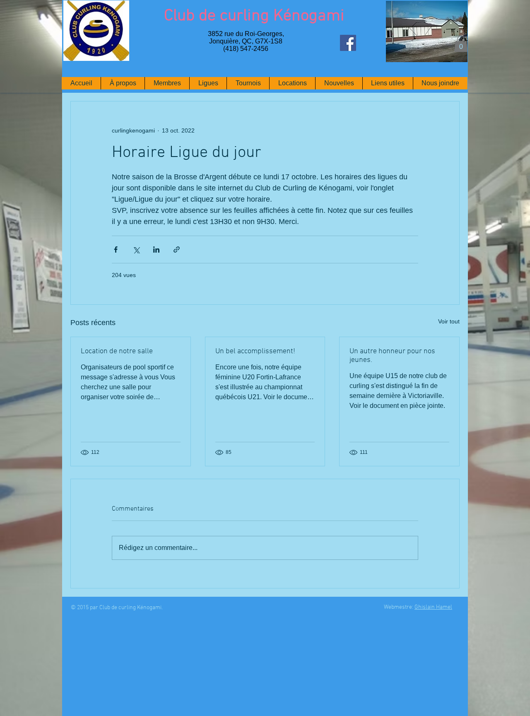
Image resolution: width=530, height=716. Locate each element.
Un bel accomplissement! (255, 351)
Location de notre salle (117, 351)
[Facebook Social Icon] (348, 43)
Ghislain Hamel (433, 607)
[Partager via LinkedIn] (156, 249)
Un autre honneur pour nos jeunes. (392, 355)
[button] (461, 43)
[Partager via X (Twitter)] (136, 249)
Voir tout (449, 321)
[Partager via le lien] (177, 249)
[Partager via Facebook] (116, 249)
